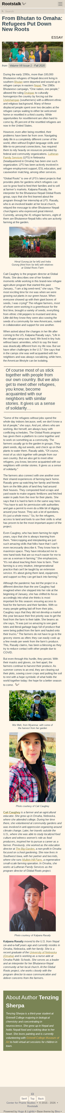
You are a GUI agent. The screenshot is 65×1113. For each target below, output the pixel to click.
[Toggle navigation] (60, 4)
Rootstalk (11, 4)
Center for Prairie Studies (20, 1102)
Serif (24, 1098)
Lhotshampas (11, 99)
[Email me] (32, 1094)
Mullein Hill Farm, (32, 859)
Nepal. (38, 85)
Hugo (21, 1111)
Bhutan (18, 81)
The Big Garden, (25, 848)
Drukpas (29, 92)
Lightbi (31, 1111)
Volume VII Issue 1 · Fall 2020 (27, 65)
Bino (57, 1111)
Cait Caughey (11, 812)
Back (41, 1098)
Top (32, 1098)
